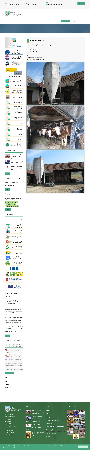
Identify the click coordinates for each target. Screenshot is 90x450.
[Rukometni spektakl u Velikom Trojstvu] (70, 428)
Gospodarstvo (65, 21)
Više (7, 173)
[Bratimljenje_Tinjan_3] (82, 411)
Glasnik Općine (50, 430)
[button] (9, 448)
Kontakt (82, 21)
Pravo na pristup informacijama (55, 426)
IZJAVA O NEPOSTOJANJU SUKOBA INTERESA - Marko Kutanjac (13, 345)
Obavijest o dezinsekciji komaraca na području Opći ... (16, 168)
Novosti (25, 21)
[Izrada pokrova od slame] (82, 419)
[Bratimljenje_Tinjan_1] (76, 416)
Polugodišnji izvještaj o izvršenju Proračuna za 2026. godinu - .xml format (14, 360)
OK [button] (83, 446)
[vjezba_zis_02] (82, 425)
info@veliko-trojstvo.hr (13, 4)
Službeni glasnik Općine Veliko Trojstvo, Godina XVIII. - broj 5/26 (13, 355)
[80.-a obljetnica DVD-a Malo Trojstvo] (82, 430)
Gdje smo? (81, 3)
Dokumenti (46, 21)
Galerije (7, 384)
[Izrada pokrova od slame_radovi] (76, 421)
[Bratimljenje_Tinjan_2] (70, 415)
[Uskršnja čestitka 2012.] (76, 436)
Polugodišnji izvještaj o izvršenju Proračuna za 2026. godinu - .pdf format (14, 368)
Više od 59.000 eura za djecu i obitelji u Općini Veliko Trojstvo (38, 434)
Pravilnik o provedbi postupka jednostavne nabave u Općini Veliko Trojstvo (13, 350)
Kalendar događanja (52, 420)
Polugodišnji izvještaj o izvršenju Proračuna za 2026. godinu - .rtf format (13, 364)
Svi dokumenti (10, 372)
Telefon (30, 3)
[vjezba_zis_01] (76, 426)
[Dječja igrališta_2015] (70, 424)
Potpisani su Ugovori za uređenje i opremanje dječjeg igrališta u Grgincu (38, 412)
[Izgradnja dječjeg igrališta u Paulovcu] (82, 435)
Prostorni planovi (51, 433)
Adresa (50, 3)
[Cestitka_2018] (70, 411)
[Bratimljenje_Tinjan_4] (76, 411)
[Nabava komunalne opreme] (82, 415)
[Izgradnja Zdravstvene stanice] (70, 433)
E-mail (9, 3)
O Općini (31, 21)
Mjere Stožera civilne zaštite (11, 182)
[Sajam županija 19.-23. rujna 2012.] (76, 431)
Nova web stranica (9, 185)
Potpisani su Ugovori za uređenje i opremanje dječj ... (16, 156)
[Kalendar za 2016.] (70, 419)
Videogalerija (8, 387)
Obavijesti (38, 21)
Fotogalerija (75, 21)
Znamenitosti (55, 21)
